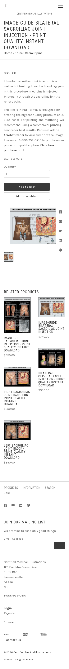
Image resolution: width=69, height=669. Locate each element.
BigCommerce (25, 659)
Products (11, 488)
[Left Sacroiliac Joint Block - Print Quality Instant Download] (17, 430)
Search (50, 488)
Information (31, 488)
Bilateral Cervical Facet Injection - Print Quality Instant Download (51, 379)
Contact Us (13, 640)
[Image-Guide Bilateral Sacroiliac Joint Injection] (51, 307)
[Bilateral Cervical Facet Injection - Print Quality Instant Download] (51, 358)
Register (10, 613)
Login (8, 608)
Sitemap (10, 622)
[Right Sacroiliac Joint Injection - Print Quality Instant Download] (17, 377)
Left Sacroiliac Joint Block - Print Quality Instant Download (16, 452)
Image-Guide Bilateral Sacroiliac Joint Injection (51, 327)
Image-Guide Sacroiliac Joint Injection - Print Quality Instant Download (17, 344)
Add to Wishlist (27, 196)
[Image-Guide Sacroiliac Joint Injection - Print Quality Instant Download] (17, 315)
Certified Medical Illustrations (32, 652)
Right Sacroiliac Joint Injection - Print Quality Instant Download (17, 398)
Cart (7, 493)
